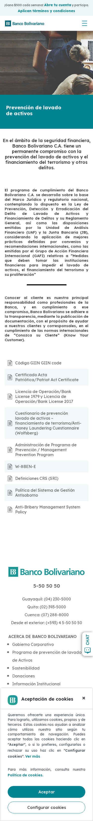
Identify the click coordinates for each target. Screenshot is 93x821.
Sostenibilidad (26, 668)
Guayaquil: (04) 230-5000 (46, 599)
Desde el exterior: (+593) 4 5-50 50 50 (46, 622)
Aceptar (46, 791)
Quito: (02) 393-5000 (46, 606)
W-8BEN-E (25, 466)
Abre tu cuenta (57, 5)
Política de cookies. (25, 775)
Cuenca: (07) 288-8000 (47, 614)
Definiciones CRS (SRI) (36, 478)
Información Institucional (36, 683)
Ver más (32, 756)
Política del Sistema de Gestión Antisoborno (45, 493)
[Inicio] (24, 23)
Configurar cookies (46, 807)
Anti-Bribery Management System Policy (47, 509)
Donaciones (23, 675)
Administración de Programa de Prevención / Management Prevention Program (46, 449)
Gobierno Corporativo (33, 644)
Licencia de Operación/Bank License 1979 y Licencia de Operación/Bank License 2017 (44, 396)
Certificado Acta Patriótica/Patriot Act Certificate (47, 377)
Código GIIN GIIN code (38, 362)
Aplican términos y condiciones (46, 11)
